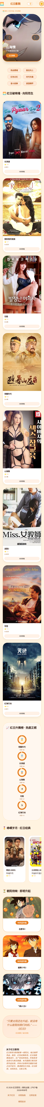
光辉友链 (32, 1095)
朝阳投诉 (22, 1101)
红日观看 (12, 55)
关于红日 (11, 1095)
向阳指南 (22, 1095)
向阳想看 (22, 172)
